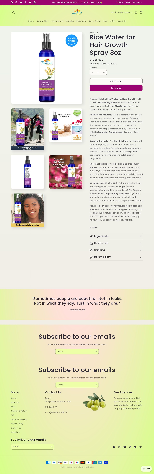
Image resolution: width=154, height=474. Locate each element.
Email (45, 224)
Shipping (93, 63)
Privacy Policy (17, 423)
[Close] (112, 207)
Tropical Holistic (73, 467)
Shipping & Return (19, 411)
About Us (15, 402)
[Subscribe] (96, 351)
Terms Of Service (19, 419)
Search (14, 398)
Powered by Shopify (86, 467)
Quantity (93, 68)
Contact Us (16, 428)
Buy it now (116, 88)
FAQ (12, 415)
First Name (48, 236)
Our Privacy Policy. (76, 254)
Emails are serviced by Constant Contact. (56, 254)
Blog (13, 406)
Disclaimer (15, 432)
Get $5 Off (77, 260)
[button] (13, 12)
